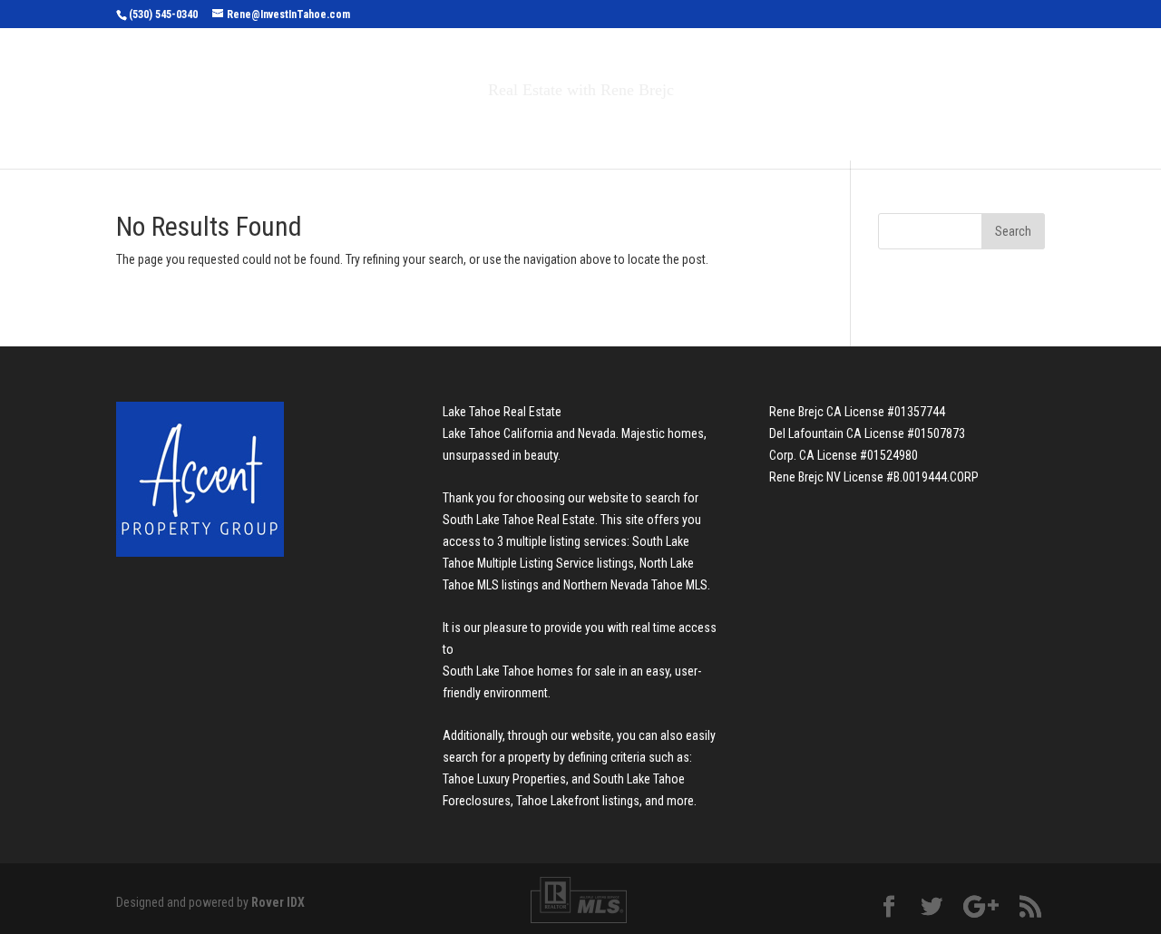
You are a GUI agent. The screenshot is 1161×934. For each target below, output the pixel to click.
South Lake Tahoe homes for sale (529, 671)
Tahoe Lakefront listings (577, 800)
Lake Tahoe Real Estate (502, 411)
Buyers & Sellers (590, 128)
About (715, 128)
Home (307, 128)
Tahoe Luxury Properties (504, 779)
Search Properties (419, 128)
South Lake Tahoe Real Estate (519, 519)
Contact (806, 128)
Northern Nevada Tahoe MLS (635, 585)
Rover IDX (278, 902)
